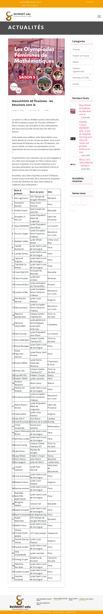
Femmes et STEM (18, 110)
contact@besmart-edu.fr (31, 2)
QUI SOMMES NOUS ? (44, 599)
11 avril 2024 (32, 110)
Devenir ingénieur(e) (78, 70)
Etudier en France (81, 55)
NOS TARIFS (73, 599)
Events (76, 84)
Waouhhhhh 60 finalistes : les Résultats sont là (85, 110)
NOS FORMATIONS (60, 599)
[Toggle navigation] (99, 17)
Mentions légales (59, 612)
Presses (76, 49)
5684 (46, 110)
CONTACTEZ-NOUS (86, 599)
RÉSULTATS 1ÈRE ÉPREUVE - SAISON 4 (86, 162)
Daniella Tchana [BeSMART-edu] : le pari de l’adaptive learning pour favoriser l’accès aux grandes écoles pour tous (85, 137)
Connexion (90, 2)
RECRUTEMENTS (43, 603)
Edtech (76, 62)
